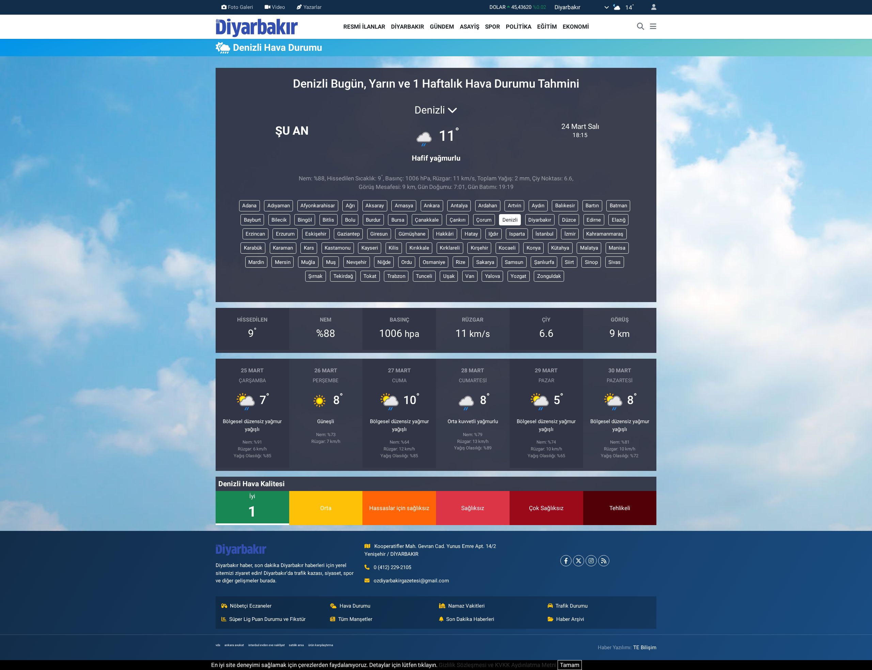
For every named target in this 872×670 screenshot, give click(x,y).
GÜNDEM (442, 26)
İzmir (570, 234)
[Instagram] (591, 560)
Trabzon (396, 276)
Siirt (569, 262)
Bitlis (328, 220)
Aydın (538, 206)
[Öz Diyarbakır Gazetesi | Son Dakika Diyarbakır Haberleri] (257, 26)
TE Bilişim (644, 647)
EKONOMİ (576, 26)
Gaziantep (348, 234)
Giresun (379, 234)
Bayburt (252, 220)
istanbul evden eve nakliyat (266, 645)
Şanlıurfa (544, 262)
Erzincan (255, 234)
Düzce (569, 220)
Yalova (492, 276)
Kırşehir (479, 248)
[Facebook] (566, 560)
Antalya (459, 206)
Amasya (404, 206)
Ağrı (350, 206)
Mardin (256, 262)
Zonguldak (549, 276)
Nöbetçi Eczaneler (250, 606)
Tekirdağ (343, 276)
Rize (460, 262)
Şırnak (315, 276)
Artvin (514, 206)
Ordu (406, 262)
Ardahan (487, 206)
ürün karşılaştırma (320, 645)
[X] (578, 560)
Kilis (394, 248)
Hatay (471, 234)
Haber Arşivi (570, 619)
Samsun (514, 262)
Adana (249, 206)
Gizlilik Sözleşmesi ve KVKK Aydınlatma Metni (497, 664)
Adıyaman (278, 206)
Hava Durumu (355, 606)
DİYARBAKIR (407, 26)
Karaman (283, 248)
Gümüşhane (412, 234)
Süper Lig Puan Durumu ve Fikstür (267, 619)
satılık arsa (296, 645)
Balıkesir (565, 206)
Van (469, 276)
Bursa (397, 220)
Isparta (517, 234)
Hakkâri (445, 234)
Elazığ (618, 220)
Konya (534, 248)
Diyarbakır (539, 220)
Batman (618, 206)
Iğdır (493, 234)
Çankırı (458, 220)
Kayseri (369, 248)
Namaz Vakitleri (466, 606)
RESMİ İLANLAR (364, 26)
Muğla (308, 262)
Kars (309, 248)
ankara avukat (234, 645)
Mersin (283, 262)
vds (218, 645)
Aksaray (374, 206)
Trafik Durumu (572, 606)
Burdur (373, 220)
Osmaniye (434, 262)
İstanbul (544, 234)
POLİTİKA (518, 26)
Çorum (484, 220)
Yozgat (518, 276)
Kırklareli (450, 248)
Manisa (617, 248)
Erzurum (285, 234)
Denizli (510, 220)
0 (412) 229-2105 (392, 567)
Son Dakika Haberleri (470, 619)
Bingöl (305, 220)
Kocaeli (507, 248)
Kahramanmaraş (604, 234)
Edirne (594, 220)
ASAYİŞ (469, 26)
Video (278, 7)
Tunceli (424, 276)
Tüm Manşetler (355, 619)
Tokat (369, 276)
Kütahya (560, 248)
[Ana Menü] (653, 27)
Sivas (614, 262)
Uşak (449, 276)
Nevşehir (356, 262)
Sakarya (485, 262)
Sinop (591, 262)
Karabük (253, 248)
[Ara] (640, 27)
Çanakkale (427, 220)
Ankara (432, 206)
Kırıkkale (419, 248)
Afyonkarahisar (317, 206)
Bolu (350, 220)
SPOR (492, 26)
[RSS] (603, 560)
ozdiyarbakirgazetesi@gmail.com (411, 581)
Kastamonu (338, 248)
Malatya (589, 248)
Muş (331, 262)
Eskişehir (315, 234)
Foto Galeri (240, 7)
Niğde (384, 262)
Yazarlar (312, 7)
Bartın (592, 206)
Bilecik (279, 220)
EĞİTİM (547, 26)
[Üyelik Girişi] (650, 7)
